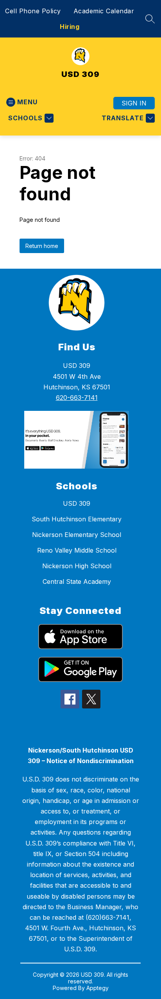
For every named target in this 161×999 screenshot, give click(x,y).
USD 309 (76, 503)
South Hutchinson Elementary (77, 519)
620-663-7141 (77, 397)
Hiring (69, 26)
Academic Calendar (103, 11)
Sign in (134, 103)
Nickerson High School (76, 566)
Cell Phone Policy (33, 11)
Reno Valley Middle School (76, 550)
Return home (41, 246)
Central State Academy (77, 581)
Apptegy (97, 988)
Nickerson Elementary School (76, 535)
